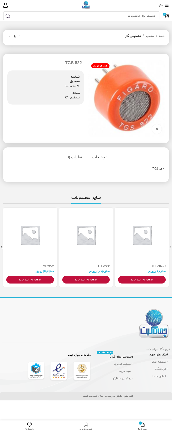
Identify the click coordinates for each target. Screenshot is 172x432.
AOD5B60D (158, 266)
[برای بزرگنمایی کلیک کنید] (157, 129)
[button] (142, 280)
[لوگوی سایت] (86, 5)
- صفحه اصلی (159, 362)
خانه (162, 36)
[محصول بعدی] (9, 36)
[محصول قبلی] (19, 36)
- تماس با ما (160, 376)
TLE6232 (104, 266)
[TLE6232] (86, 235)
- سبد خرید (126, 371)
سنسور (150, 36)
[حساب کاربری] (5, 5)
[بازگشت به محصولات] (14, 36)
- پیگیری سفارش (122, 378)
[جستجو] (7, 15)
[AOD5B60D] (142, 235)
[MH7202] (30, 235)
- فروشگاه (161, 369)
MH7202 (48, 266)
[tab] (99, 157)
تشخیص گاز (133, 36)
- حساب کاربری (123, 364)
